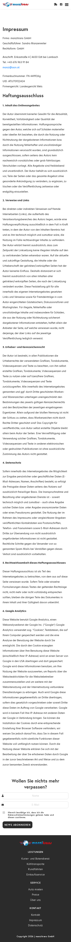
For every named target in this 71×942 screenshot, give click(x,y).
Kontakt (35, 915)
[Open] (66, 4)
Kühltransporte (35, 864)
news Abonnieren (17, 824)
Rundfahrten (35, 869)
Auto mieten (35, 889)
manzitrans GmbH (45, 936)
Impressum (35, 920)
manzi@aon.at (11, 67)
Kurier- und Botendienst (35, 858)
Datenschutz (35, 925)
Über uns (35, 900)
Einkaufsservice (35, 874)
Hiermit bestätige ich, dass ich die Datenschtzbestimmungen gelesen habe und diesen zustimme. (31, 815)
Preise (35, 894)
